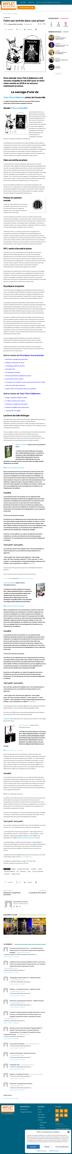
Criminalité (14, 13)
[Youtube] (66, 1115)
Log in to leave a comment (11, 956)
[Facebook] (14, 906)
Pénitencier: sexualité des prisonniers (16, 359)
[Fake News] (51, 67)
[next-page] (7, 937)
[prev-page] (5, 937)
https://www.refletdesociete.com (20, 903)
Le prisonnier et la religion (13, 410)
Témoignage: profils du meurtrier (15, 366)
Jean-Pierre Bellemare (14, 97)
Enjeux (9, 13)
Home (5, 13)
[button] (68, 1132)
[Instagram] (17, 906)
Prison (14, 108)
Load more (58, 73)
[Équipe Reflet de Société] (5, 24)
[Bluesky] (57, 1119)
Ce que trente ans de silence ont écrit (10, 932)
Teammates (32, 701)
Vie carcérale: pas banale (12, 372)
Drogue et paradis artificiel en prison (16, 397)
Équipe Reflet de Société (16, 24)
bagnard (13, 869)
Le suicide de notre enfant (37, 893)
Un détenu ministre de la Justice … (15, 401)
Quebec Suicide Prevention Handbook (29, 837)
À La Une (10, 930)
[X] (20, 906)
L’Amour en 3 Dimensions (26, 578)
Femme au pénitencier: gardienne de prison (18, 375)
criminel (40, 869)
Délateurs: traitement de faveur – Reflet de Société (25, 989)
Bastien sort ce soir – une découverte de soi (24, 932)
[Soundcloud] (66, 1111)
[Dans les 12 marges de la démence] (51, 60)
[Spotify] (57, 1115)
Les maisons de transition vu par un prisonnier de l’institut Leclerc (25, 382)
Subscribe (65, 22)
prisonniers (7, 874)
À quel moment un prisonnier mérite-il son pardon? (20, 389)
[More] (36, 29)
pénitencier (23, 871)
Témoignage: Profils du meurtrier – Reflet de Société (25, 977)
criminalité (33, 869)
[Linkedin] (61, 1111)
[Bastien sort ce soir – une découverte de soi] (25, 926)
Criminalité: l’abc (10, 369)
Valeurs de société (21, 444)
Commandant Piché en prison (14, 379)
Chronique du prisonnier (23, 869)
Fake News (58, 67)
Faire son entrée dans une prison (15, 385)
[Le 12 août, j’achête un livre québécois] (39, 926)
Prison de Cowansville (37, 871)
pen (18, 871)
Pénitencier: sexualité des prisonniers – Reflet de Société (27, 1000)
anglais (30, 856)
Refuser (47, 1147)
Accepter (33, 1147)
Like (51, 22)
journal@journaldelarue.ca (61, 1126)
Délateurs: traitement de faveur (14, 362)
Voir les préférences (61, 1147)
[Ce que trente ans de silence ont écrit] (10, 926)
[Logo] (9, 5)
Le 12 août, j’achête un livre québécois (39, 932)
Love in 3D (32, 563)
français (23, 856)
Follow (58, 22)
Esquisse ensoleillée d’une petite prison (17, 407)
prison (29, 871)
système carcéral (16, 874)
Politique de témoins (41, 1150)
